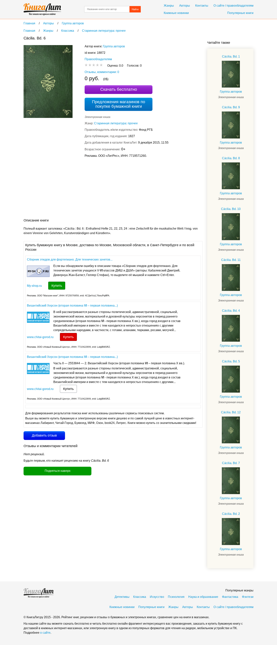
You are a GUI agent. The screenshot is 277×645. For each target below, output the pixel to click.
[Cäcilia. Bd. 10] (231, 226)
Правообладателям (98, 59)
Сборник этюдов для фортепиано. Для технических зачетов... (69, 259)
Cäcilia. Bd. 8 (231, 158)
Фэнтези (247, 596)
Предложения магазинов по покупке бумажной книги (118, 104)
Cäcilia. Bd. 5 (231, 361)
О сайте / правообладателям (233, 5)
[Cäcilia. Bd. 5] (231, 379)
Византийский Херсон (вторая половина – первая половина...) (72, 305)
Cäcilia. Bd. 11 (231, 259)
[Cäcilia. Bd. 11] (231, 277)
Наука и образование (203, 596)
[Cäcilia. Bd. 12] (231, 430)
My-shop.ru (34, 285)
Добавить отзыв (44, 435)
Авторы (184, 5)
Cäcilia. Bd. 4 (231, 310)
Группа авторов (114, 46)
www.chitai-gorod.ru (40, 337)
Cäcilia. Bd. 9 (231, 107)
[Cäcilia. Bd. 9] (231, 124)
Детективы (122, 596)
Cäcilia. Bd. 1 (231, 56)
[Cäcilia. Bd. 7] (231, 480)
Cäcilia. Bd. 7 (231, 463)
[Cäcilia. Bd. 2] (231, 531)
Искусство (157, 596)
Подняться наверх (57, 470)
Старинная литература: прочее (116, 123)
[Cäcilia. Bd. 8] (231, 175)
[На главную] (42, 9)
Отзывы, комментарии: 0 (102, 72)
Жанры (169, 5)
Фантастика (230, 596)
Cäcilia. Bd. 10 (231, 209)
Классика (139, 596)
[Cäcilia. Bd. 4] (231, 328)
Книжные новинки (176, 13)
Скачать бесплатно (118, 89)
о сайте (45, 632)
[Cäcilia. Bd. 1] (231, 74)
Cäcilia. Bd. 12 (231, 412)
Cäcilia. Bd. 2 (231, 513)
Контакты (201, 5)
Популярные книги (240, 13)
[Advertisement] (92, 188)
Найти (135, 9)
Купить (56, 286)
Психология (176, 596)
